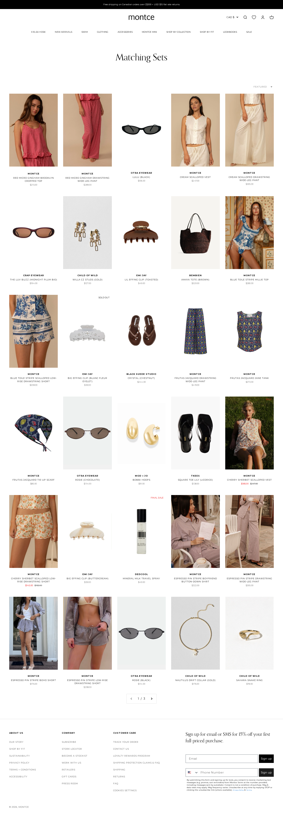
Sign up (266, 758)
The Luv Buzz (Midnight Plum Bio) (33, 279)
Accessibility (18, 776)
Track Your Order (125, 742)
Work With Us (71, 762)
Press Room (70, 783)
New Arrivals (63, 31)
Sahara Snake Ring (249, 680)
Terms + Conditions (22, 769)
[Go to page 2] (151, 698)
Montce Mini (149, 31)
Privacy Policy (19, 762)
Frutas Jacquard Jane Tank (249, 378)
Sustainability (19, 755)
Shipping (119, 769)
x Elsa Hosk (38, 31)
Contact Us (121, 749)
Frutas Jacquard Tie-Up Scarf (34, 479)
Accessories (125, 31)
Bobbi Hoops (141, 479)
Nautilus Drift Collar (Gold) (195, 680)
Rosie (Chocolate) (87, 479)
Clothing (102, 31)
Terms (249, 790)
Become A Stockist (74, 755)
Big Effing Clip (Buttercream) (88, 578)
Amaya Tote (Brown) (195, 279)
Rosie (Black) (141, 680)
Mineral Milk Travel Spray (141, 578)
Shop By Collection (178, 31)
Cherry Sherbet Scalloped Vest (249, 479)
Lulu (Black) (141, 177)
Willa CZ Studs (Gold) (88, 279)
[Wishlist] (254, 17)
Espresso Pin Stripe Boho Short (33, 680)
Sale (249, 31)
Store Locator (72, 749)
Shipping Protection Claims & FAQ (136, 762)
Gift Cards (69, 776)
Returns (119, 776)
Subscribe (69, 742)
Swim (84, 31)
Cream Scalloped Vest (195, 177)
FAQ (115, 783)
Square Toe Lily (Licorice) (195, 479)
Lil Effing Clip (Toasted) (141, 279)
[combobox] (192, 772)
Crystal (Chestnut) (141, 378)
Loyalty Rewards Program (131, 755)
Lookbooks (230, 31)
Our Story (16, 742)
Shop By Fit (207, 31)
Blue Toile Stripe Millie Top (249, 279)
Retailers (68, 769)
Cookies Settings (125, 790)
